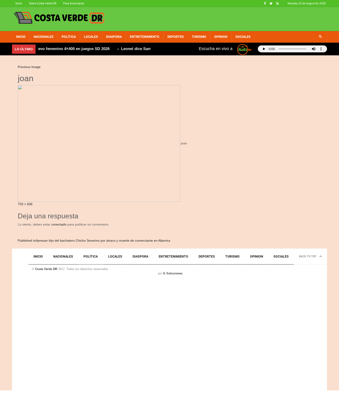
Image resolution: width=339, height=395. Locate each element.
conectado (58, 224)
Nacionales (44, 37)
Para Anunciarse (73, 3)
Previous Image (29, 67)
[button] (320, 36)
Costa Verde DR (46, 269)
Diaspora (114, 37)
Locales (91, 37)
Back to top (308, 256)
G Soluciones (172, 273)
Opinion (220, 37)
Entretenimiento (144, 37)
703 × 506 (25, 204)
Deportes (175, 37)
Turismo (199, 37)
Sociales (243, 37)
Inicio (18, 3)
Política (69, 37)
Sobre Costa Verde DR (42, 3)
